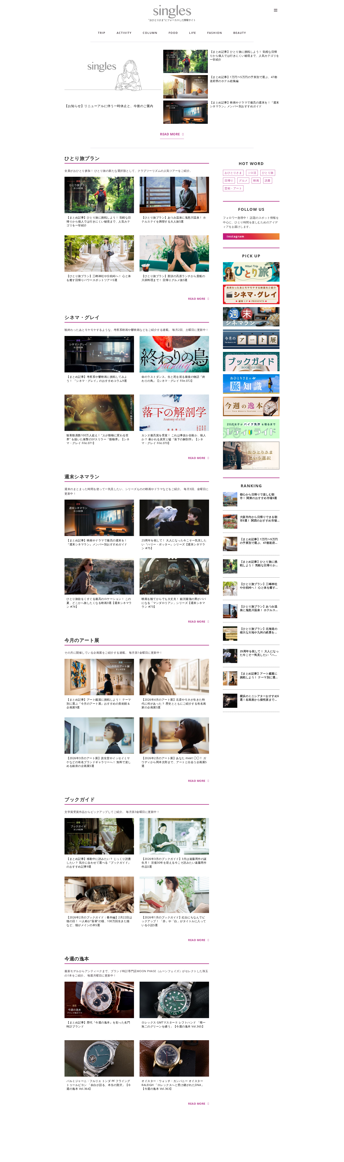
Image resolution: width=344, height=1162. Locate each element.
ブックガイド (79, 799)
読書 (268, 180)
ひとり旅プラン (82, 158)
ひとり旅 (268, 173)
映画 (256, 180)
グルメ (243, 180)
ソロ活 (252, 173)
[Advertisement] (251, 779)
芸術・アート (233, 188)
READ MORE (170, 134)
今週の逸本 (76, 958)
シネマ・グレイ (82, 317)
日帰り (229, 180)
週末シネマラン (82, 476)
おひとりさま (233, 173)
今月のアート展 (81, 640)
